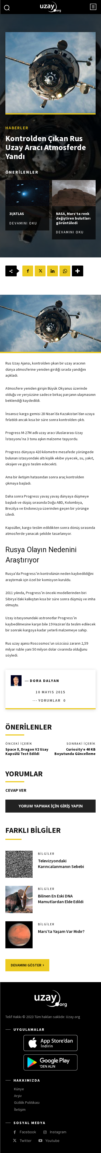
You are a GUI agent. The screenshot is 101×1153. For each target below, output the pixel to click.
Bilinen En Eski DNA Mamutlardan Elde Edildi (60, 898)
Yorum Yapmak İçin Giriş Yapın (51, 806)
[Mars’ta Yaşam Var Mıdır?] (19, 935)
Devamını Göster (26, 965)
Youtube (52, 1140)
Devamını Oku (23, 223)
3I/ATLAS (16, 213)
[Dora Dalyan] (18, 680)
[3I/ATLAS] (27, 193)
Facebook (28, 1132)
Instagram (58, 1132)
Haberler (17, 127)
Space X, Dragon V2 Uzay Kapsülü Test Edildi (26, 751)
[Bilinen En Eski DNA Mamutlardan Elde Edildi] (19, 899)
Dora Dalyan (44, 680)
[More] (77, 271)
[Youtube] (40, 1140)
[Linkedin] (52, 271)
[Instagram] (44, 1132)
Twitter (26, 1140)
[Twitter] (40, 271)
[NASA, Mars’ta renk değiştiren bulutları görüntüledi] (74, 193)
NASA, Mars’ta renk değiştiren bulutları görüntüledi (73, 218)
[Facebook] (27, 271)
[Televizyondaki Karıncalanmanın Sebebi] (19, 864)
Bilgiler (46, 853)
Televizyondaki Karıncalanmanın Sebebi (61, 863)
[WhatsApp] (65, 271)
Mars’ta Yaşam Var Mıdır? (61, 931)
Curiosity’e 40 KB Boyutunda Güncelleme (75, 751)
